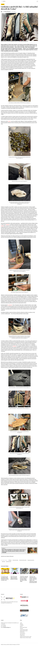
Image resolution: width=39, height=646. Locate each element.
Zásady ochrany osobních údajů (25, 637)
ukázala (7, 224)
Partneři (21, 628)
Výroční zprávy (22, 633)
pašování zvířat (8, 561)
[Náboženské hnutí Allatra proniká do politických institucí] (14, 571)
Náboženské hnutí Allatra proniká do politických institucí (14, 578)
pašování (3, 561)
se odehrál (10, 305)
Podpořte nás (22, 635)
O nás (21, 622)
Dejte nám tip (22, 634)
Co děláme (22, 625)
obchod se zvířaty (15, 560)
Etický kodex (22, 631)
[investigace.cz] (3, 1)
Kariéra (21, 626)
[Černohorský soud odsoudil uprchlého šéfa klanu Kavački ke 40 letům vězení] (5, 571)
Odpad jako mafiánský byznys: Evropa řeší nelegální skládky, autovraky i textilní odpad (24, 579)
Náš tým (21, 623)
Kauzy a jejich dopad (23, 627)
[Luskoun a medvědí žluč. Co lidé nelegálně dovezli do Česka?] (19, 26)
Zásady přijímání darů (23, 630)
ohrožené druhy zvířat (23, 560)
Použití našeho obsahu (24, 629)
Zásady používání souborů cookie (25, 636)
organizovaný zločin (31, 560)
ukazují (14, 346)
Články (3, 4)
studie (9, 121)
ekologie (10, 560)
